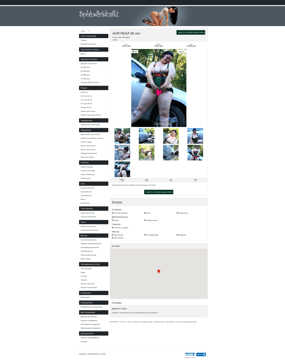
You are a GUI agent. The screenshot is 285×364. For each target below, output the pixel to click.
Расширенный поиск (88, 44)
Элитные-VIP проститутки (90, 82)
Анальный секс (86, 191)
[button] (158, 272)
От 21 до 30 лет (86, 96)
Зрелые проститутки (88, 111)
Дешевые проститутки (89, 63)
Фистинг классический (89, 287)
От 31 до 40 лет (86, 100)
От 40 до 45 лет (86, 103)
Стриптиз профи (87, 167)
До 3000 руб (85, 67)
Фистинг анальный (87, 283)
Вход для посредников (89, 320)
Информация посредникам (91, 328)
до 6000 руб (85, 75)
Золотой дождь (86, 268)
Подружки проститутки (89, 153)
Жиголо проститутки (88, 145)
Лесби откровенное (88, 174)
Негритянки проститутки (89, 230)
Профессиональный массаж (91, 243)
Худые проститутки (88, 213)
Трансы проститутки (88, 149)
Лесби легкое (85, 178)
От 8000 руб (85, 78)
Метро (83, 54)
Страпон (84, 280)
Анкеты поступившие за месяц (92, 138)
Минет (83, 199)
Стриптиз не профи (88, 170)
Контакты (84, 341)
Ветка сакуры (85, 259)
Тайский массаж (87, 251)
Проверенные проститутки (90, 124)
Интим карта (85, 297)
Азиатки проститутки (88, 226)
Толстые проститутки (88, 216)
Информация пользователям (91, 307)
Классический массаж (89, 240)
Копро (83, 272)
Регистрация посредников (90, 324)
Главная (84, 40)
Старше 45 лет (86, 107)
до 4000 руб (85, 71)
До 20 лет (84, 92)
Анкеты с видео (86, 142)
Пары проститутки (87, 157)
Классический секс (87, 188)
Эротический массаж (88, 255)
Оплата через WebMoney (90, 337)
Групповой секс (86, 195)
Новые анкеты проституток (90, 134)
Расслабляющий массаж (90, 247)
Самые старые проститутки (91, 115)
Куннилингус (85, 203)
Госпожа (84, 276)
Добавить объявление (89, 316)
